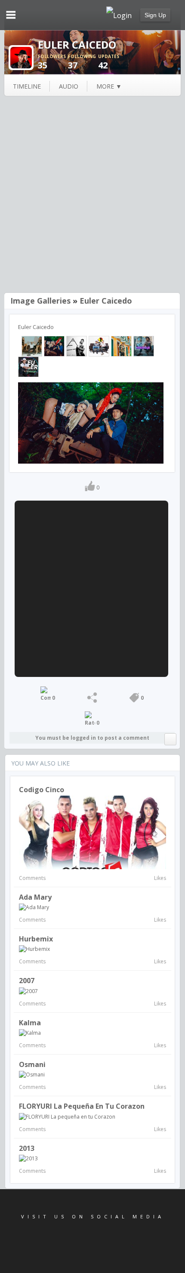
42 (108, 62)
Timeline (27, 86)
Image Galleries (40, 300)
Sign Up (155, 15)
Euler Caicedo (106, 300)
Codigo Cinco (41, 789)
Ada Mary (35, 897)
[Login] (119, 15)
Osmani (32, 1064)
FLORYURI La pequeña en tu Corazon (82, 1106)
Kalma (30, 1022)
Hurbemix (36, 939)
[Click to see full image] (21, 57)
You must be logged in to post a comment (92, 737)
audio (68, 86)
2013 (26, 1148)
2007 (26, 980)
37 (82, 62)
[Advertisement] (92, 195)
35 (52, 62)
